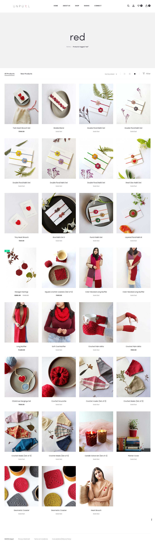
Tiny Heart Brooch (22, 237)
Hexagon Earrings (21, 292)
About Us (66, 6)
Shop (77, 6)
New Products (26, 74)
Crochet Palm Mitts (96, 346)
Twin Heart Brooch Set (21, 128)
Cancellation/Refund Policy (61, 539)
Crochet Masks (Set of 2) (134, 401)
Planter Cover (133, 456)
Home (56, 6)
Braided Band (59, 128)
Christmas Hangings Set (21, 401)
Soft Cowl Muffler (59, 346)
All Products (10, 74)
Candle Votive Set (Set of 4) (96, 456)
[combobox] (111, 74)
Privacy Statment (24, 539)
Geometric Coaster (21, 510)
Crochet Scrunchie (58, 401)
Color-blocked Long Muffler (96, 292)
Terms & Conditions (41, 539)
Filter (148, 73)
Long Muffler (21, 346)
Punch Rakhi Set (96, 237)
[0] (138, 6)
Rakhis (86, 6)
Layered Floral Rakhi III (133, 237)
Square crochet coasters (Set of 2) (59, 292)
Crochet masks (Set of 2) (96, 401)
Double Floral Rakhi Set (96, 128)
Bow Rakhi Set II (59, 237)
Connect (97, 6)
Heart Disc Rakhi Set (133, 183)
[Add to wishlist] (35, 86)
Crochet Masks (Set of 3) (22, 456)
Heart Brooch (96, 510)
